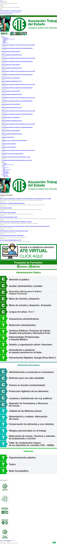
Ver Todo (4, 43)
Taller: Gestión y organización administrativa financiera (12, 203)
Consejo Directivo (5, 38)
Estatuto (4, 41)
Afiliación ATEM (5, 175)
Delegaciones (5, 40)
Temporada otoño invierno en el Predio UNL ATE (12, 153)
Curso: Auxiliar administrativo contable (8, 217)
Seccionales (5, 39)
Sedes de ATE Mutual (6, 172)
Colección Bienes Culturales (7, 169)
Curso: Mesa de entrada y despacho (8, 212)
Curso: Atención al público (6, 207)
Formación (3, 165)
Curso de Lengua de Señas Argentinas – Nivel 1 (10, 240)
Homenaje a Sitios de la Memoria (9, 143)
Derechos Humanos (6, 42)
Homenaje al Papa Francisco (8, 137)
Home (2, 36)
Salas (4, 168)
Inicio (0, 193)
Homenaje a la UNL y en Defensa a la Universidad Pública (14, 140)
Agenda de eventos (5, 167)
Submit (8, 541)
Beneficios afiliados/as (6, 176)
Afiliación (3, 174)
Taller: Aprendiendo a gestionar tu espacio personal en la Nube (14, 230)
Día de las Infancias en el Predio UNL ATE (6, 13)
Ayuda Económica (5, 173)
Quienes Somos (5, 37)
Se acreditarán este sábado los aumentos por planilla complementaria (17, 48)
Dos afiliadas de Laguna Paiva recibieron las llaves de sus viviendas (17, 160)
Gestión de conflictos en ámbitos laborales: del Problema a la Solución (16, 221)
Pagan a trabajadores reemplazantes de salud (12, 54)
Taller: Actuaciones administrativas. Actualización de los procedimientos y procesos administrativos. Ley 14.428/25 (25, 198)
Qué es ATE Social (5, 171)
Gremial (3, 162)
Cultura (3, 166)
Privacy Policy (15, 7)
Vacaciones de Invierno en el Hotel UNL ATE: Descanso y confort (16, 156)
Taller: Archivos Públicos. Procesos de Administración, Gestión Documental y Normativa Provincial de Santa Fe (25, 226)
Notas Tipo (4, 163)
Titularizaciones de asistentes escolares (8, 164)
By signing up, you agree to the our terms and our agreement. (10, 7)
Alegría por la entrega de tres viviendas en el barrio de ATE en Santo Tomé (18, 150)
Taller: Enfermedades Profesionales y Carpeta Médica (12, 235)
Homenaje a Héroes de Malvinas (9, 147)
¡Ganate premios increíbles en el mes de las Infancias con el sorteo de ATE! (11, 10)
